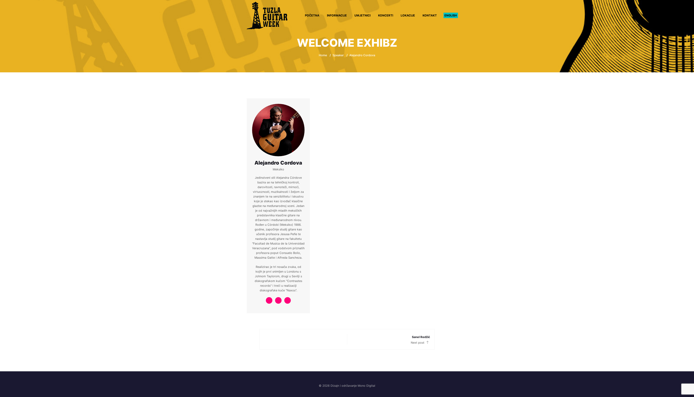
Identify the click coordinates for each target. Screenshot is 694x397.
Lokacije (408, 15)
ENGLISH (450, 15)
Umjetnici (362, 15)
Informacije (337, 15)
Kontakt (430, 15)
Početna (312, 15)
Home (323, 55)
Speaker (338, 55)
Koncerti (385, 15)
